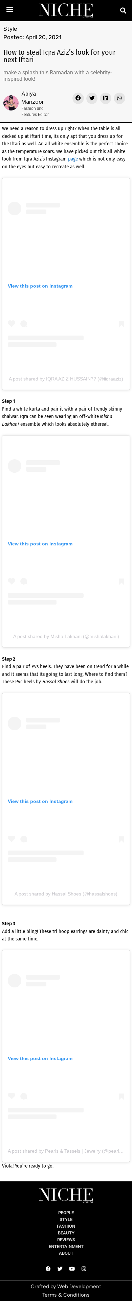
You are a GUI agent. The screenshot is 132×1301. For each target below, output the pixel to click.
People (66, 1212)
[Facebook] (48, 1268)
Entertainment (66, 1246)
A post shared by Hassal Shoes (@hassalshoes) (66, 894)
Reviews (66, 1239)
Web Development (79, 1286)
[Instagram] (84, 1268)
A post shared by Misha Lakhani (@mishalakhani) (66, 636)
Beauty (66, 1232)
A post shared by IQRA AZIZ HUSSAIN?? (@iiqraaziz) (66, 379)
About (66, 1253)
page (73, 159)
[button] (10, 9)
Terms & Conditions (66, 1295)
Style (10, 28)
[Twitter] (60, 1268)
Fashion (66, 1226)
